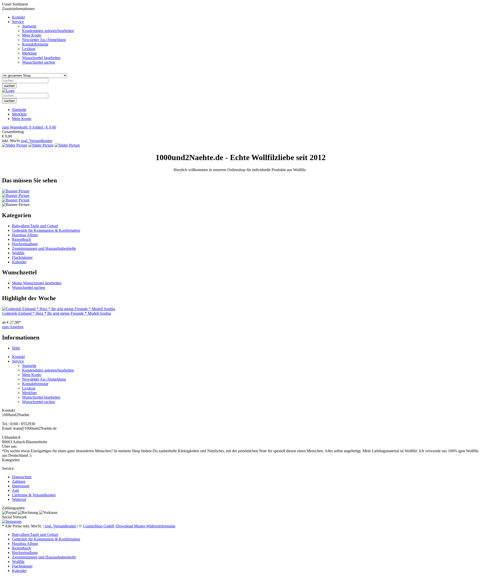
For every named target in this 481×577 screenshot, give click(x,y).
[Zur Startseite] (8, 90)
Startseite (19, 109)
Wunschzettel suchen (28, 287)
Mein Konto (21, 119)
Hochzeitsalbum (25, 244)
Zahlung (18, 481)
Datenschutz (22, 477)
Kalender (19, 262)
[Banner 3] (16, 200)
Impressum (20, 486)
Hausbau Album (25, 235)
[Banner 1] (16, 191)
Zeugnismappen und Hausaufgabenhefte (44, 248)
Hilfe (16, 348)
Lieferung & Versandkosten (34, 495)
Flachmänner (22, 257)
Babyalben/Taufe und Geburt (35, 226)
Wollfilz (18, 253)
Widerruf (19, 499)
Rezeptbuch (21, 239)
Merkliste (19, 114)
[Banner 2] (16, 195)
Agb (15, 490)
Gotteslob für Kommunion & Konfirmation (46, 230)
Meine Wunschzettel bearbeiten (36, 283)
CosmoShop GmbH (98, 526)
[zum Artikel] (58, 309)
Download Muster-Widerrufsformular (145, 526)
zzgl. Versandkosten (36, 141)
